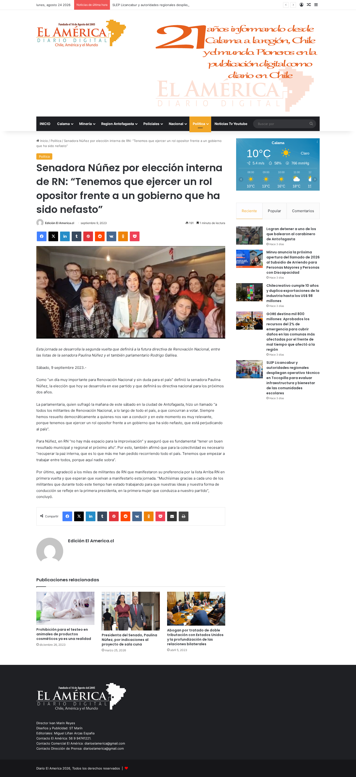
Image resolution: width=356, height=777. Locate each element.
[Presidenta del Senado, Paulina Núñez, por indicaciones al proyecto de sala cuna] (131, 611)
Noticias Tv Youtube (231, 124)
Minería (85, 124)
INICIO (45, 124)
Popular (274, 211)
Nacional (176, 124)
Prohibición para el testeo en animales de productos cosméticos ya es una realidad (63, 634)
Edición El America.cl (59, 223)
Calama (63, 124)
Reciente (249, 211)
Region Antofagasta (117, 124)
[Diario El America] (81, 35)
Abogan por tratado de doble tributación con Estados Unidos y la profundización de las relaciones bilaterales (195, 637)
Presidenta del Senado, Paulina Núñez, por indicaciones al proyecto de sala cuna (129, 640)
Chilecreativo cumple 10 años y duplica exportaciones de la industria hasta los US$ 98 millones (292, 293)
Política (199, 124)
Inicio (43, 141)
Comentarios (303, 211)
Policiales (151, 124)
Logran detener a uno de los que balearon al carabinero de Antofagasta (291, 233)
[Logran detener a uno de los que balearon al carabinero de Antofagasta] (249, 235)
